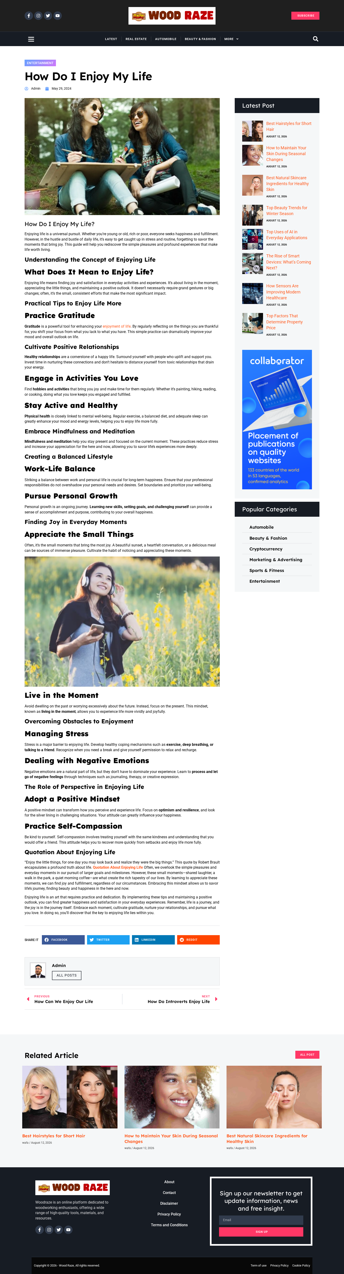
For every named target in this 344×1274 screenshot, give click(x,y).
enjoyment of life (116, 326)
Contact (169, 1192)
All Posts (67, 975)
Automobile (165, 39)
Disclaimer (169, 1203)
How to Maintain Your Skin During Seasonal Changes (286, 153)
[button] (315, 39)
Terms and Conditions (169, 1225)
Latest (111, 39)
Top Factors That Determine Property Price (284, 321)
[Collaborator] (277, 488)
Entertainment (40, 63)
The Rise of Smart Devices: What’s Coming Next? (288, 261)
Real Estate (136, 39)
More (229, 39)
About (169, 1182)
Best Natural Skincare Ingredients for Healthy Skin (287, 183)
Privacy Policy (169, 1214)
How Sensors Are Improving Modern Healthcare (283, 291)
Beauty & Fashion (200, 39)
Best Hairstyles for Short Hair (53, 1136)
